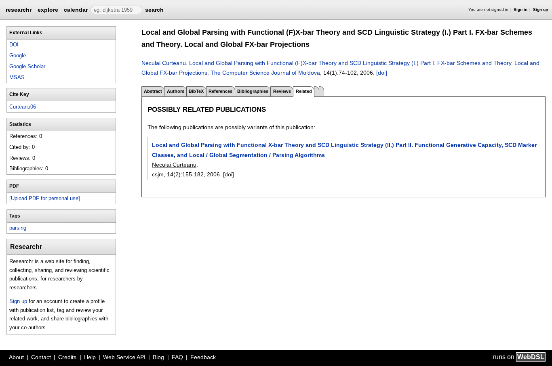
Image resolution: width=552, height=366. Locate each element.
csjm (158, 174)
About (16, 357)
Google (17, 55)
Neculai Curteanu (163, 63)
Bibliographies (252, 91)
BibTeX (196, 91)
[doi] (381, 72)
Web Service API (124, 357)
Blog (158, 357)
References (220, 91)
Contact (41, 357)
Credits (67, 357)
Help (90, 357)
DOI (14, 45)
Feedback (203, 357)
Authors (175, 91)
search (154, 9)
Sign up (540, 9)
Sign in (520, 9)
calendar (76, 9)
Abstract (153, 91)
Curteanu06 (22, 107)
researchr (19, 9)
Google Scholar (27, 66)
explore (48, 9)
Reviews (282, 91)
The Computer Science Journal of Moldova (265, 72)
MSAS (17, 77)
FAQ (177, 357)
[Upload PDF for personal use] (44, 198)
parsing (17, 228)
